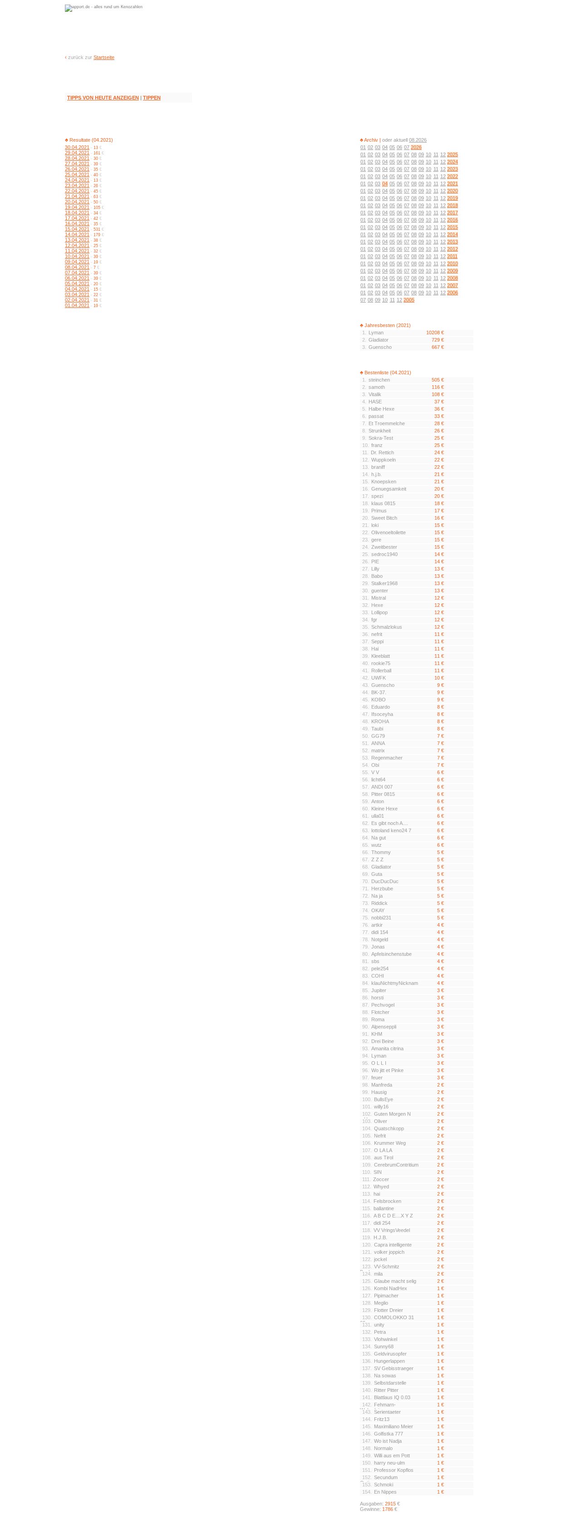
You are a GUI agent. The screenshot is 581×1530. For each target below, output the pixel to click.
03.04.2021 (77, 294)
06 (399, 147)
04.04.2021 (77, 289)
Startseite (104, 57)
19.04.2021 (77, 207)
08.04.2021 (77, 267)
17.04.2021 (77, 218)
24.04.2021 (77, 180)
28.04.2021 (77, 158)
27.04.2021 (77, 163)
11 (435, 154)
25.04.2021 (77, 174)
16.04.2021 (77, 223)
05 (392, 147)
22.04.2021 (77, 191)
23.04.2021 (77, 185)
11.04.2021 (77, 250)
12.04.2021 (77, 245)
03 (377, 147)
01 (363, 147)
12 (443, 154)
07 (406, 147)
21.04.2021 (77, 196)
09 (421, 154)
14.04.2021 (77, 234)
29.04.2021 (77, 152)
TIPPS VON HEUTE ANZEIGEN (103, 97)
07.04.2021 (77, 272)
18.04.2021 (77, 212)
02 (370, 147)
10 (428, 154)
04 (385, 147)
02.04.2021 (77, 300)
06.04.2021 (77, 278)
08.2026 (418, 140)
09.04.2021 (77, 261)
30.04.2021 (77, 147)
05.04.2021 (77, 283)
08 (414, 154)
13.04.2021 (77, 240)
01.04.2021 (77, 305)
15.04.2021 (77, 229)
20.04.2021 (77, 201)
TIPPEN (152, 97)
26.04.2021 (77, 169)
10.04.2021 (77, 256)
